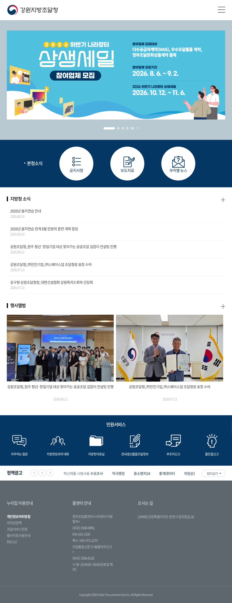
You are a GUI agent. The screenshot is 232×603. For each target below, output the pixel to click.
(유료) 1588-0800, (83, 527)
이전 (34, 472)
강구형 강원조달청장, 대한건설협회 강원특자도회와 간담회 (51, 282)
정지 (42, 472)
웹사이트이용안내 (18, 535)
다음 (50, 472)
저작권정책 (14, 522)
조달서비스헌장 (17, 529)
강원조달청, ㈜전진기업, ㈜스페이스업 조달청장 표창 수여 (51, 264)
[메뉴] (221, 10)
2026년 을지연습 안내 (25, 211)
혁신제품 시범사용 (83, 473)
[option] (83, 473)
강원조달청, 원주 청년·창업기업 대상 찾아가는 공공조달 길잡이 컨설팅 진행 (63, 246)
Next (137, 128)
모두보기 (212, 473)
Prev (134, 128)
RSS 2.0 (12, 541)
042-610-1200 (81, 534)
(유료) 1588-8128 (83, 558)
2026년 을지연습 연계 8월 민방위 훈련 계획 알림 (44, 228)
